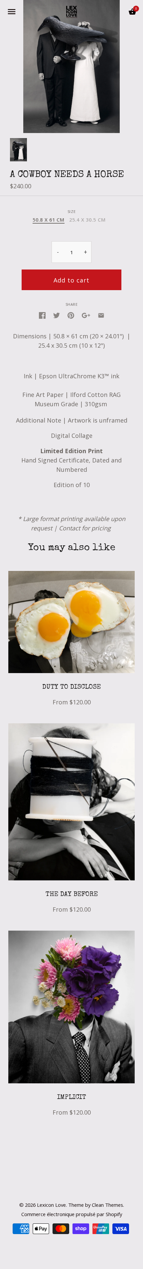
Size (71, 211)
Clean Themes (107, 1204)
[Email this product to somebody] (101, 314)
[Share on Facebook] (42, 314)
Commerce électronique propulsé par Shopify (71, 1214)
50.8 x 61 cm (49, 220)
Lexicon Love (51, 1204)
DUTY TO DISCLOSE (71, 687)
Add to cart (71, 280)
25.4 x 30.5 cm (87, 220)
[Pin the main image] (71, 314)
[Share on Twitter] (56, 314)
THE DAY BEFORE (72, 894)
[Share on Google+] (86, 314)
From (72, 702)
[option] (18, 149)
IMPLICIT (71, 1097)
